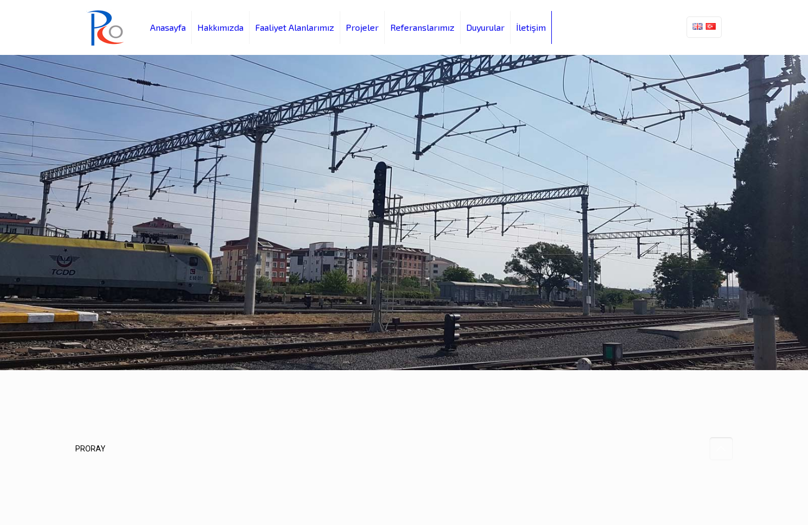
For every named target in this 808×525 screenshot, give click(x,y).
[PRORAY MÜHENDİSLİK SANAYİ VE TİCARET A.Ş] (107, 27)
